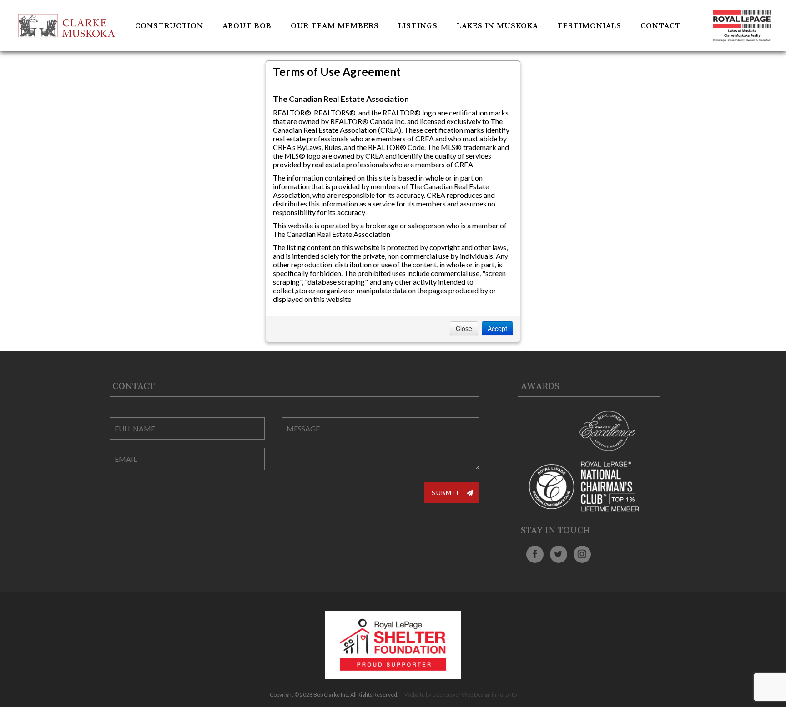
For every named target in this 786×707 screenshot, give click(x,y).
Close (464, 328)
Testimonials (589, 25)
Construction (169, 25)
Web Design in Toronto (489, 694)
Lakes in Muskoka (497, 25)
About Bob (247, 25)
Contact (660, 25)
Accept (497, 328)
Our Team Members (335, 25)
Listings (418, 25)
